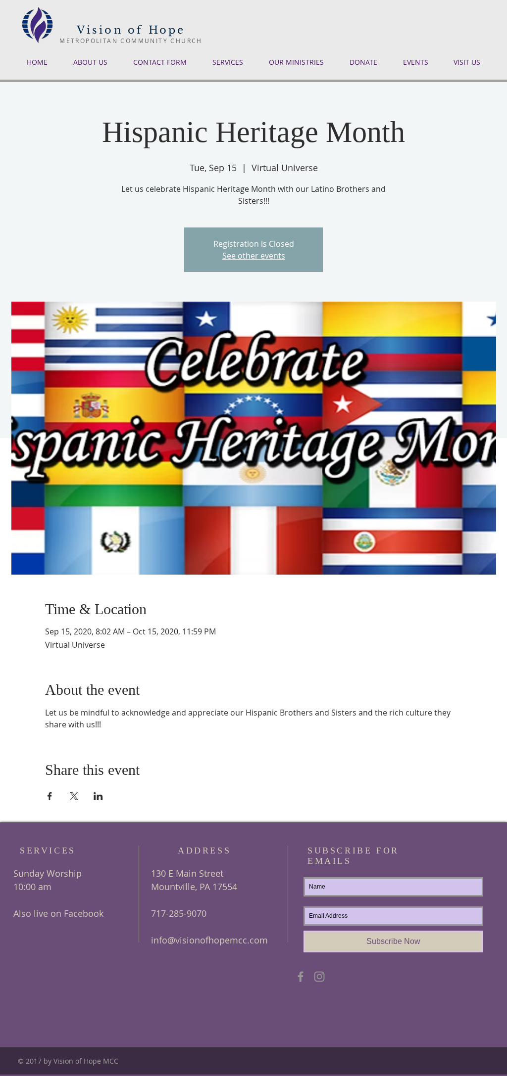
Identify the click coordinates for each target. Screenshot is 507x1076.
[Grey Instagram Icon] (319, 977)
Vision (100, 30)
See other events (253, 255)
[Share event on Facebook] (49, 796)
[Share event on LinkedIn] (98, 796)
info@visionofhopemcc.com (209, 940)
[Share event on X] (74, 796)
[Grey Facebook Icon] (300, 977)
